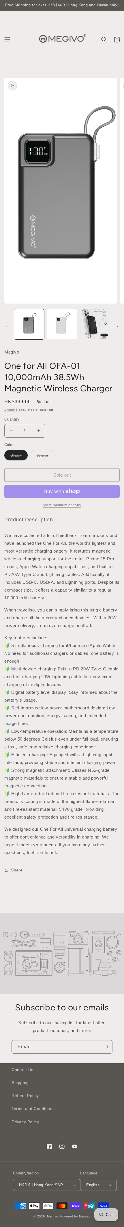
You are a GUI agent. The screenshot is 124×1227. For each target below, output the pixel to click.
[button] (7, 39)
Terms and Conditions (33, 1108)
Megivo (52, 1216)
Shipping (11, 409)
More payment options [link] (62, 505)
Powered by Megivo (75, 1216)
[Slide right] (117, 325)
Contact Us (22, 1069)
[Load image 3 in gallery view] (95, 324)
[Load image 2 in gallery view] (62, 324)
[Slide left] (6, 325)
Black (19, 456)
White (46, 456)
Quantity (11, 419)
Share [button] (17, 870)
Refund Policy (25, 1095)
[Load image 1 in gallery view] (29, 324)
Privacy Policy (25, 1122)
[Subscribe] (105, 1047)
